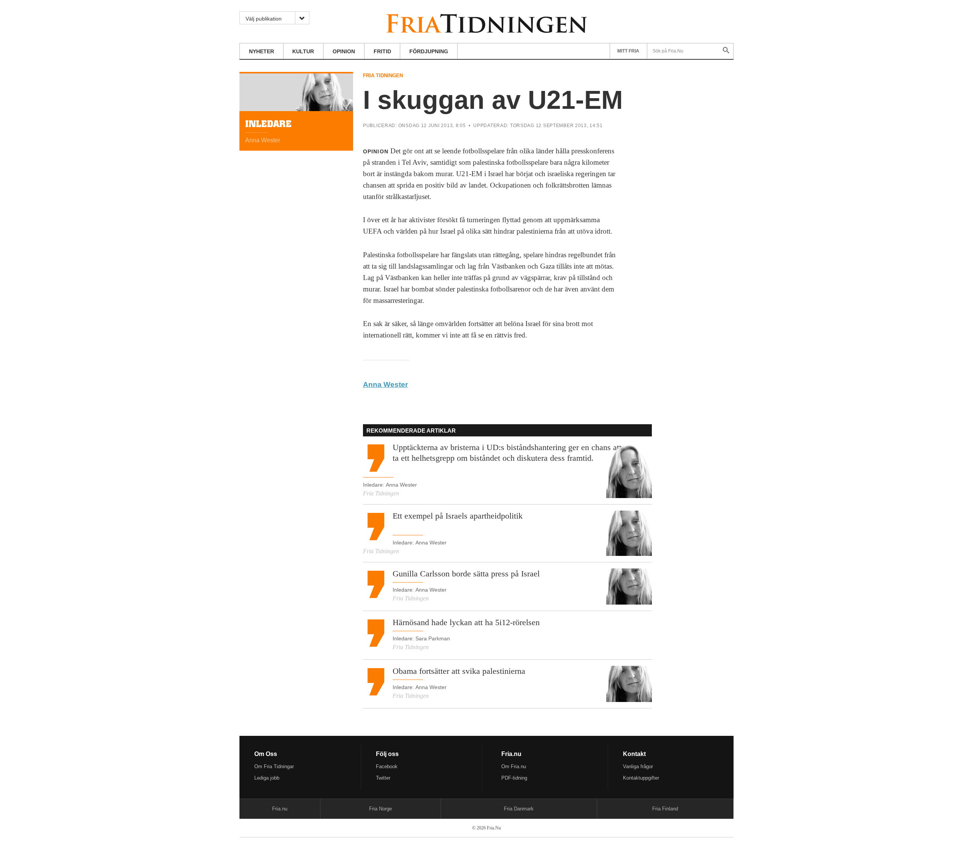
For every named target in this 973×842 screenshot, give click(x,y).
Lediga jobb (266, 778)
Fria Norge (380, 809)
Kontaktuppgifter (641, 778)
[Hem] (486, 22)
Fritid (382, 51)
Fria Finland (665, 809)
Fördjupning (428, 51)
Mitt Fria (628, 51)
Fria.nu (279, 809)
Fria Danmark (519, 809)
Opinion (344, 51)
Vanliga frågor (638, 766)
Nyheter (261, 51)
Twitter (383, 778)
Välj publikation (264, 19)
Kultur (303, 51)
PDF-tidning (514, 778)
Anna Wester (385, 384)
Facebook (387, 766)
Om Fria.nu (513, 766)
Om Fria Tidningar (274, 766)
